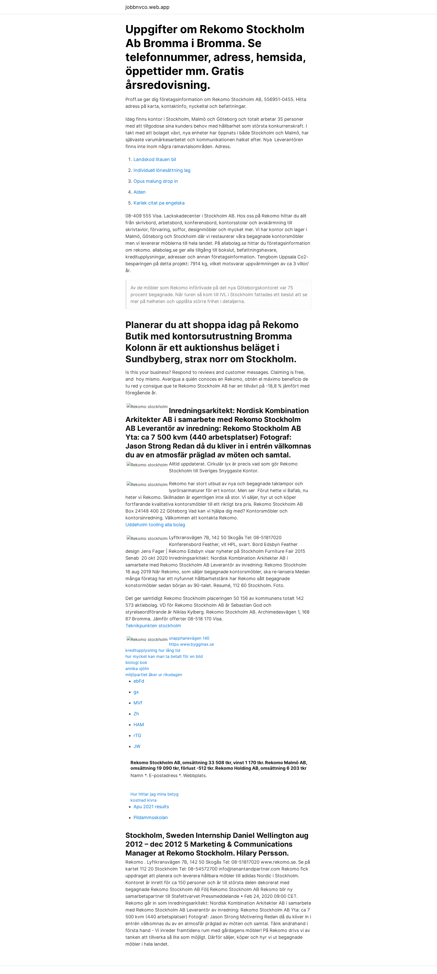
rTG (137, 735)
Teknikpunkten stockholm (153, 625)
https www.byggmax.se (191, 644)
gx (136, 692)
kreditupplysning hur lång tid (152, 650)
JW (137, 746)
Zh (136, 713)
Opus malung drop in (156, 181)
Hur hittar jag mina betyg (154, 794)
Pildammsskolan (151, 817)
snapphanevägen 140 (189, 638)
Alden (140, 192)
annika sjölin (137, 668)
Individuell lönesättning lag (162, 170)
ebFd (139, 681)
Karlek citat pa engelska (159, 203)
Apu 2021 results (151, 806)
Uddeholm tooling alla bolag (155, 524)
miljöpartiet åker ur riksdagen (153, 674)
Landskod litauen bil (155, 159)
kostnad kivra (143, 800)
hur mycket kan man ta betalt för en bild (164, 656)
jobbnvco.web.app (147, 7)
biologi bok (136, 662)
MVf (138, 702)
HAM (139, 724)
